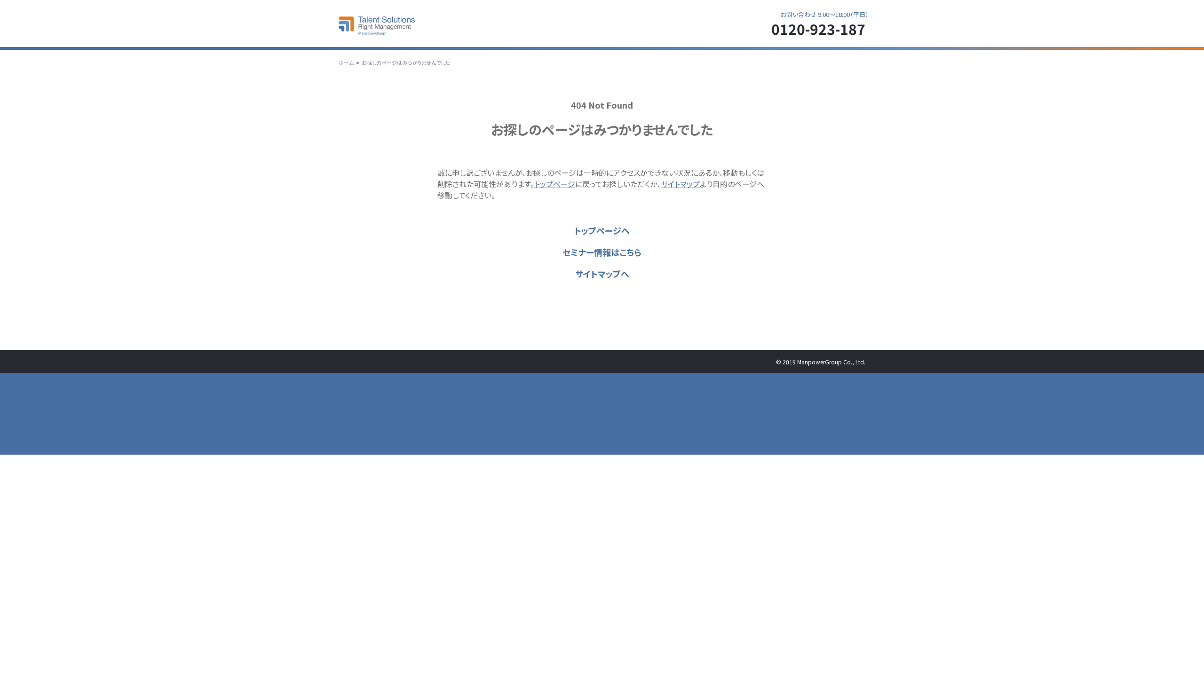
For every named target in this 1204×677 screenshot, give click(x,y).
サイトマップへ (602, 274)
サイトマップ (680, 183)
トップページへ (602, 230)
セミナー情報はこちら (602, 252)
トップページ (554, 183)
